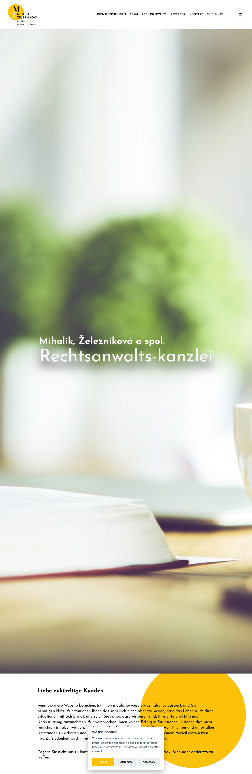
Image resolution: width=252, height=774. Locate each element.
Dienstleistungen (111, 14)
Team (134, 14)
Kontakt (196, 14)
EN (215, 14)
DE (222, 14)
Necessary (149, 761)
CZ (209, 14)
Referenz (178, 14)
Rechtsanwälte (154, 14)
